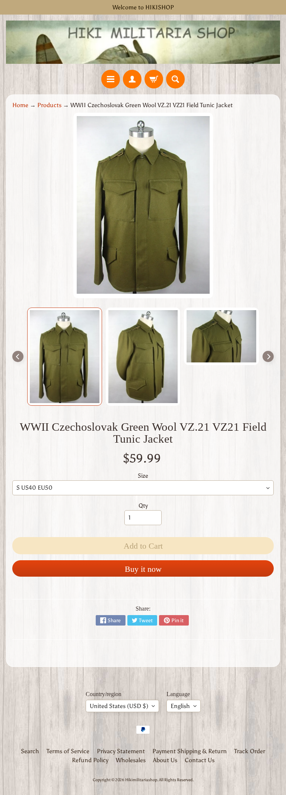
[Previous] (17, 356)
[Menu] (110, 79)
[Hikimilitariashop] (143, 42)
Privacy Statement (121, 751)
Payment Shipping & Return (189, 751)
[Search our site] (175, 79)
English (180, 706)
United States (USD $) (119, 706)
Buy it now (143, 569)
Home (20, 105)
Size (143, 475)
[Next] (268, 356)
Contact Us (199, 760)
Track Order (249, 751)
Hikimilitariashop (141, 779)
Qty (143, 505)
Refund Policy (90, 760)
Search (30, 751)
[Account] (132, 79)
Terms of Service (68, 751)
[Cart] (153, 79)
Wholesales (131, 760)
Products (49, 105)
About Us (165, 760)
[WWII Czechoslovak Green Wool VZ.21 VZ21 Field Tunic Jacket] (64, 357)
